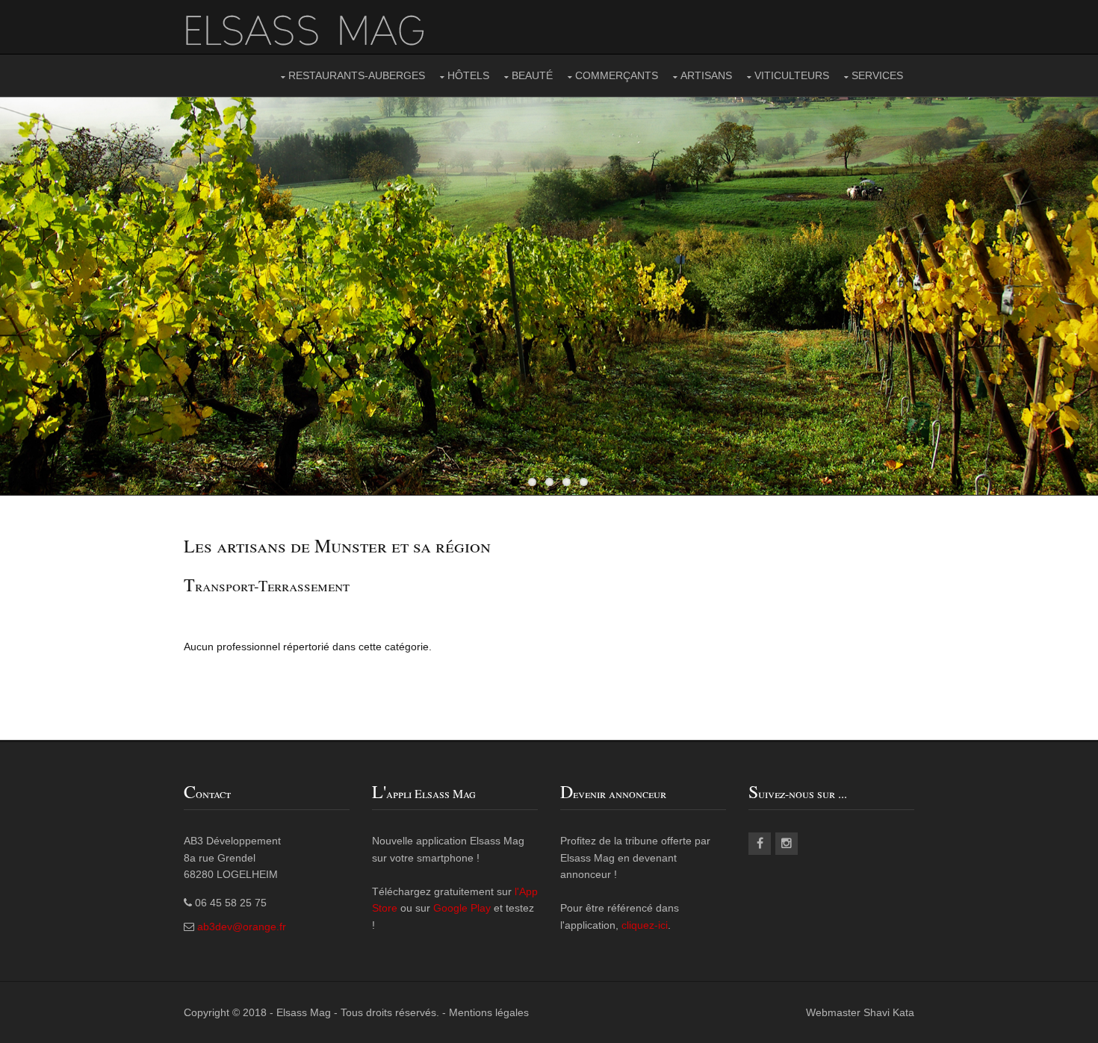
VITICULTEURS (791, 75)
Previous (22, 296)
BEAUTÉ (532, 75)
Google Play (462, 908)
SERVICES (877, 75)
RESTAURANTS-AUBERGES (356, 75)
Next (1076, 296)
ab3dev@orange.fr (241, 927)
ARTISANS (706, 75)
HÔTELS (468, 75)
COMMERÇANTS (616, 75)
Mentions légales (489, 1012)
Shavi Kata (888, 1012)
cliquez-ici (644, 925)
